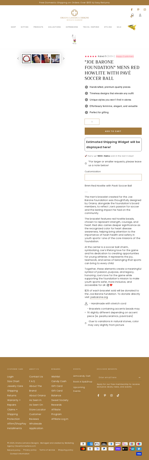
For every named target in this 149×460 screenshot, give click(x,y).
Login (10, 376)
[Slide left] (18, 58)
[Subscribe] (140, 377)
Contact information (20, 454)
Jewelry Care (15, 386)
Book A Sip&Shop (82, 381)
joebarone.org (99, 297)
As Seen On (36, 404)
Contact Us (36, 376)
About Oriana (37, 395)
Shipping (12, 390)
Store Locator (37, 409)
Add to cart (113, 131)
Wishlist (55, 376)
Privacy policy (30, 450)
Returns (11, 395)
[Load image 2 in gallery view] (36, 58)
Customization (93, 171)
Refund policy (14, 450)
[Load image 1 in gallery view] (26, 58)
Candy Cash (58, 381)
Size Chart (13, 381)
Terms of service (47, 450)
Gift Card (56, 386)
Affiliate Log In (59, 419)
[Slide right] (64, 58)
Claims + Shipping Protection (13, 414)
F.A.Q (32, 381)
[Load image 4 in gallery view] (55, 58)
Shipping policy (65, 450)
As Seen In (35, 400)
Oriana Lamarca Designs (27, 443)
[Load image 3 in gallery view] (45, 58)
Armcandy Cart (82, 376)
